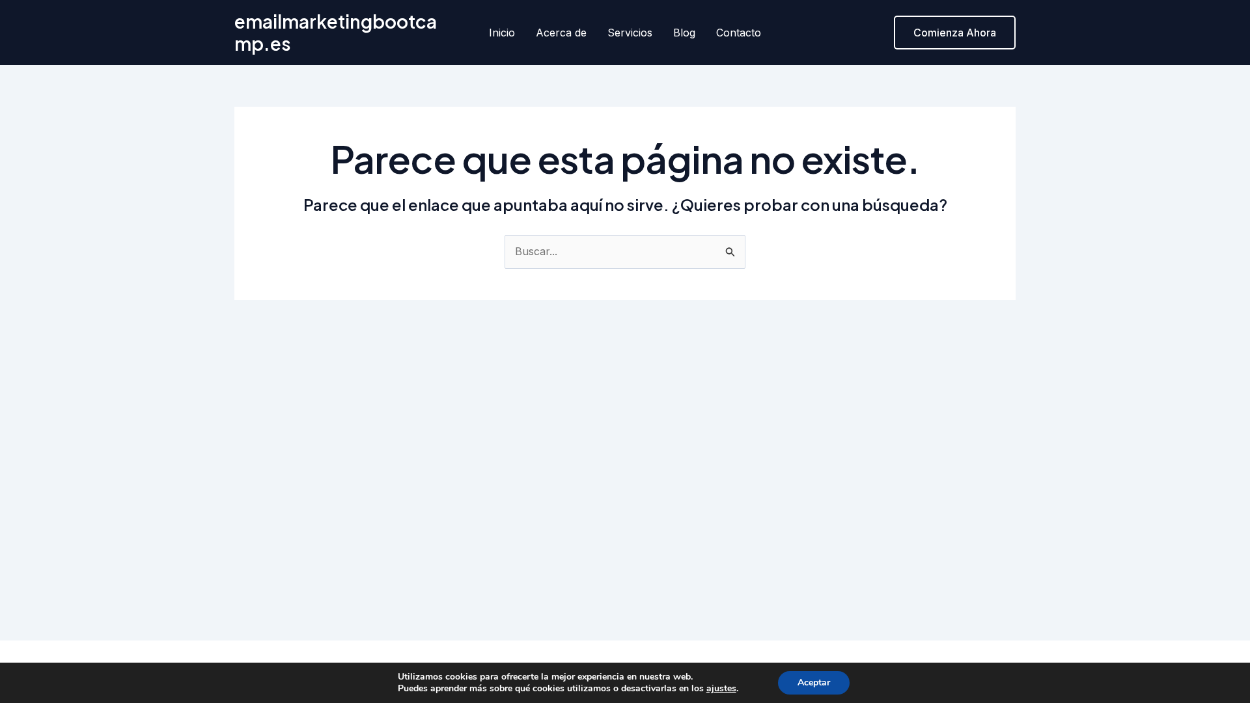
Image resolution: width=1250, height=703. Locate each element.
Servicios (629, 32)
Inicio (502, 32)
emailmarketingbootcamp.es (335, 32)
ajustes (721, 689)
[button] (955, 32)
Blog (684, 32)
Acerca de (561, 32)
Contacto (738, 32)
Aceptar (814, 682)
